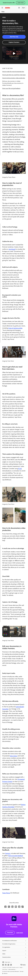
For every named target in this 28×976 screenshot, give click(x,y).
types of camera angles (15, 328)
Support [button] (4, 950)
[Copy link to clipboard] (23, 907)
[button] (19, 8)
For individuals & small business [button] (9, 940)
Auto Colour (13, 756)
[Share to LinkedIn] (12, 907)
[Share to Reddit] (19, 907)
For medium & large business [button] (8, 944)
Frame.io (7, 853)
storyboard (12, 249)
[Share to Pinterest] (16, 907)
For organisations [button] (6, 947)
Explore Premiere (14, 42)
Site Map (21, 971)
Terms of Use (4, 969)
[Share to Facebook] (5, 907)
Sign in (23, 7)
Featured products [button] (6, 957)
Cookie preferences (11, 969)
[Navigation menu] (2, 7)
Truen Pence (6, 893)
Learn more (20, 2)
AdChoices (5, 973)
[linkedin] (11, 965)
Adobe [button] (3, 953)
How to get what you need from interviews (14, 75)
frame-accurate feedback (15, 856)
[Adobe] (7, 7)
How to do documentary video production (13, 78)
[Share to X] (9, 907)
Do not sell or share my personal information (10, 971)
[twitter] (8, 965)
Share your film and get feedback (11, 88)
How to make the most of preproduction (13, 71)
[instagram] (5, 965)
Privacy (21, 967)
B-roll (20, 468)
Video (2, 11)
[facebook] (3, 965)
